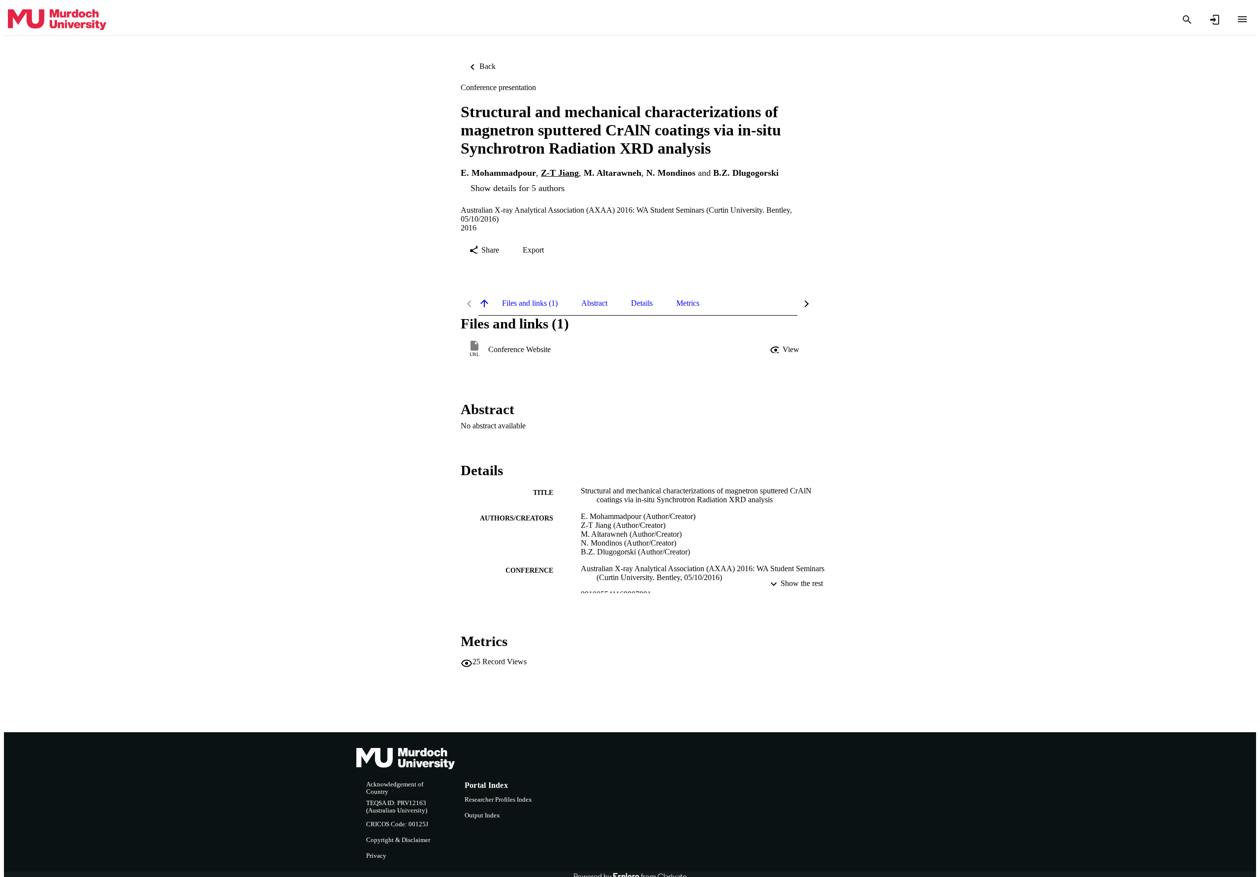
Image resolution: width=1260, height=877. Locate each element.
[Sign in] (1215, 20)
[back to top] (484, 303)
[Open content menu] (1242, 19)
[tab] (529, 303)
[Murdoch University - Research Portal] (57, 20)
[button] (785, 349)
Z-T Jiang (560, 173)
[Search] (1187, 20)
